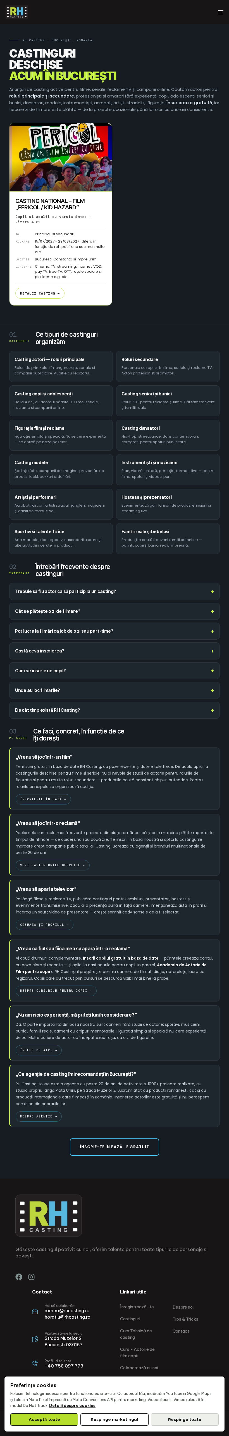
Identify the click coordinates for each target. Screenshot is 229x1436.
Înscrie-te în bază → (43, 799)
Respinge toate (184, 1419)
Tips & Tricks (185, 1319)
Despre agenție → (38, 1116)
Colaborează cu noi (139, 1367)
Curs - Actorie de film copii (137, 1352)
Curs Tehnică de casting (136, 1334)
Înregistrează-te (137, 1306)
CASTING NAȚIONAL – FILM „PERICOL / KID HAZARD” (50, 204)
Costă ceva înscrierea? (39, 651)
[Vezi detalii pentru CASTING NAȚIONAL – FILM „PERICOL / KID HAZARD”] (60, 157)
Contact (181, 1331)
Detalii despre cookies (72, 1405)
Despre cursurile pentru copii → (56, 991)
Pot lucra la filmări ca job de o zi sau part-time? (64, 631)
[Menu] (187, 12)
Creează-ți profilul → (44, 925)
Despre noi (183, 1307)
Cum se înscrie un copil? (40, 670)
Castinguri (130, 1318)
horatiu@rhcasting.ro (67, 1317)
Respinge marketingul (114, 1419)
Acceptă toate (44, 1419)
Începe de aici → (38, 1050)
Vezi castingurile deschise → (52, 865)
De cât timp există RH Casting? (47, 710)
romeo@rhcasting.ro (67, 1310)
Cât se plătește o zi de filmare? (47, 611)
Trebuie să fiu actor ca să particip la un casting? (65, 591)
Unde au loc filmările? (37, 690)
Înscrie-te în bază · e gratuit (114, 1147)
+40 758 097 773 (64, 1366)
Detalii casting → (40, 293)
